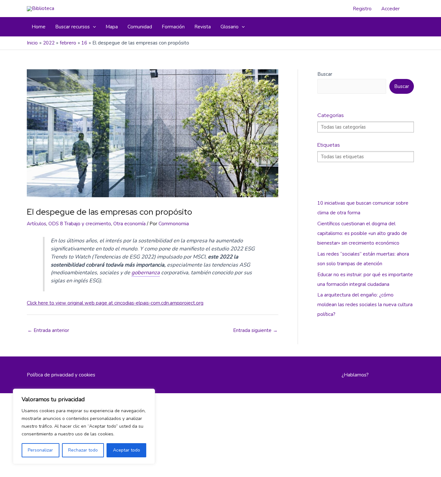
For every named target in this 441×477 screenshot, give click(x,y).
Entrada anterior (48, 330)
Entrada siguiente (255, 330)
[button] (93, 26)
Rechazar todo (83, 450)
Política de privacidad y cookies (61, 375)
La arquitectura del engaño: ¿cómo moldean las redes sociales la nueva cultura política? (365, 304)
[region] (84, 426)
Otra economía (129, 223)
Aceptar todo (126, 450)
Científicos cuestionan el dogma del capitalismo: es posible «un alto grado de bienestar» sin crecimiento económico (362, 233)
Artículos (36, 223)
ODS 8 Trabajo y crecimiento (79, 223)
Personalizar (40, 450)
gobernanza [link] (145, 272)
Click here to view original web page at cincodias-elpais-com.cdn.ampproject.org (115, 303)
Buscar (324, 74)
